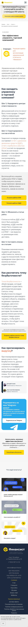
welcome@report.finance (14, 567)
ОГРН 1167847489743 (14, 578)
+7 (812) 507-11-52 (14, 562)
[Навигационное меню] (25, 2)
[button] (14, 197)
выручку (6, 350)
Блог (8, 24)
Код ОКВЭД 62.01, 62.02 (14, 575)
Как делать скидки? (10, 538)
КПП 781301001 (14, 573)
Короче (13, 24)
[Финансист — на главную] (7, 2)
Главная (3, 24)
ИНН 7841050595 (14, 571)
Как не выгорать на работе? (12, 517)
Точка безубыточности (11, 281)
